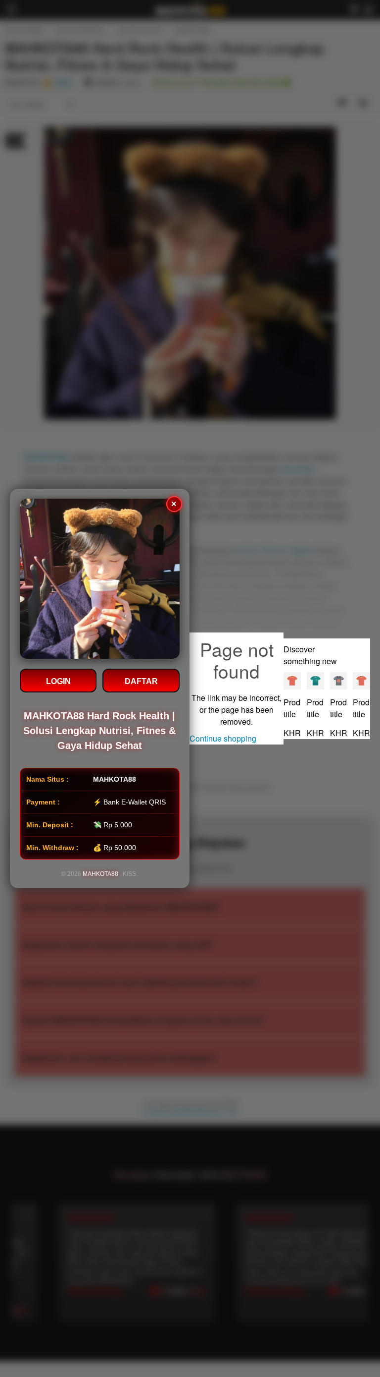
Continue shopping (223, 738)
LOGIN (58, 681)
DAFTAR (141, 681)
